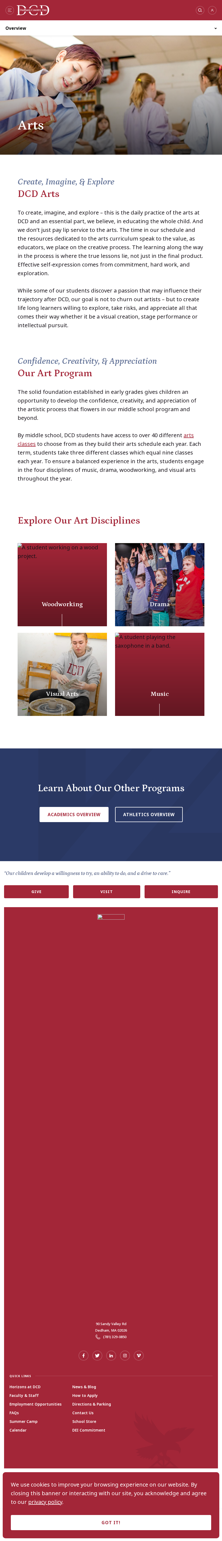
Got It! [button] (111, 1522)
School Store (84, 1421)
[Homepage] (33, 13)
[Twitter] (97, 1356)
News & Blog (84, 1387)
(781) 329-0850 (114, 1336)
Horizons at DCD (25, 1387)
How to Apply (85, 1395)
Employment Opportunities (35, 1404)
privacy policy (45, 1502)
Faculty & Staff (24, 1395)
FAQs (14, 1413)
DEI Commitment (88, 1430)
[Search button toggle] (200, 10)
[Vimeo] (139, 1356)
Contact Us (82, 1413)
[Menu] (9, 10)
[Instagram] (125, 1356)
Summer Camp (23, 1421)
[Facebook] (84, 1356)
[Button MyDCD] (212, 10)
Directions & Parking (91, 1404)
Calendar (18, 1430)
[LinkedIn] (111, 1356)
